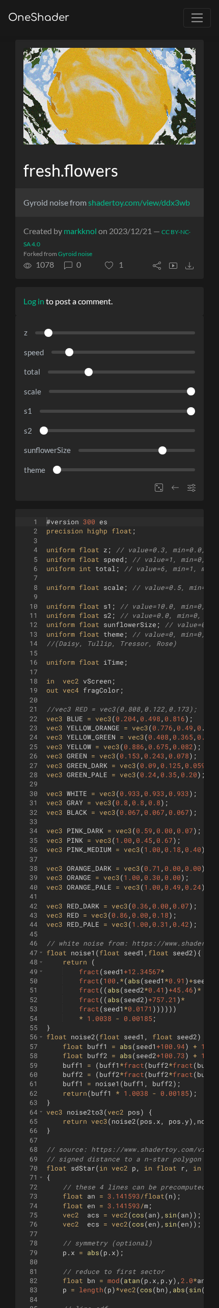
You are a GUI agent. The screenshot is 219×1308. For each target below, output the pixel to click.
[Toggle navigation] (197, 17)
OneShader (38, 17)
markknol (80, 231)
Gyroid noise (75, 254)
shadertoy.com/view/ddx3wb (139, 202)
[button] (114, 265)
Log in (33, 301)
